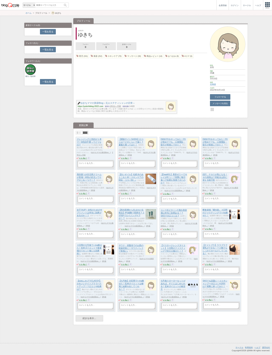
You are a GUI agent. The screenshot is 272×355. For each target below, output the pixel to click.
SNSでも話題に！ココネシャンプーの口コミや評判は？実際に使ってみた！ (215, 284)
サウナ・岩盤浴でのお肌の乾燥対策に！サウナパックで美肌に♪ (131, 248)
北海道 (213, 84)
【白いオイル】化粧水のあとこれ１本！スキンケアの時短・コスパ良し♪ (131, 177)
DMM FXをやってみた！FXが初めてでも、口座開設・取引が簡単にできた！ (173, 142)
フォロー (85, 45)
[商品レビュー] (153, 56)
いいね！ (83, 158)
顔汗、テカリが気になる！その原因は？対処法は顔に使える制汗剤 (215, 177)
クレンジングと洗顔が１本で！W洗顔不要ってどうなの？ (89, 142)
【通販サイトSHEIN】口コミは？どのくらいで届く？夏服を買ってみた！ (131, 142)
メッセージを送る (220, 103)
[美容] (96, 56)
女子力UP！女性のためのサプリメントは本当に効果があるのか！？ (89, 213)
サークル (239, 347)
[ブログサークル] (10, 5)
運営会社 (266, 347)
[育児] (82, 56)
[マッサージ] (133, 56)
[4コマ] (187, 56)
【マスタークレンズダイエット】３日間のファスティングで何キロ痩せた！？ (173, 248)
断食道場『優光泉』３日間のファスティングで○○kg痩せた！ (215, 213)
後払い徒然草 (30, 76)
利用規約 (249, 347)
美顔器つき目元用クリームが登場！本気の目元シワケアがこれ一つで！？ (89, 177)
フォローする (220, 97)
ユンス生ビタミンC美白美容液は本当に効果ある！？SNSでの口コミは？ (174, 213)
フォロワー (106, 45)
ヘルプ (257, 347)
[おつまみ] (172, 56)
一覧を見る (47, 31)
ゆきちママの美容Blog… (100, 152)
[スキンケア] (114, 56)
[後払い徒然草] (30, 69)
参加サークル (126, 45)
